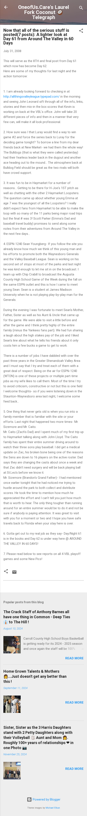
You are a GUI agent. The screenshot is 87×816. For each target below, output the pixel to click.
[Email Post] (14, 573)
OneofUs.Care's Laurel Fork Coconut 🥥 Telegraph (43, 12)
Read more (74, 658)
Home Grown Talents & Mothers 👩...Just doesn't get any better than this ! (35, 676)
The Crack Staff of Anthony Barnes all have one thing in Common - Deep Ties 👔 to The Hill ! (36, 617)
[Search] (81, 8)
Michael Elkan (53, 807)
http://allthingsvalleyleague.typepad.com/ (31, 96)
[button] (81, 31)
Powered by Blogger (46, 799)
